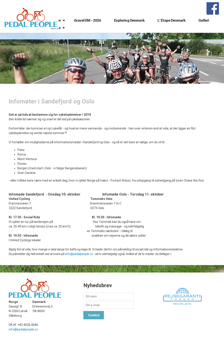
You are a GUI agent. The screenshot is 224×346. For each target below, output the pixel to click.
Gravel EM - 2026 (87, 20)
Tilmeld (94, 315)
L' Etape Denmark (171, 20)
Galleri (203, 20)
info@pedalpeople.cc (79, 254)
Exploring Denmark (129, 20)
